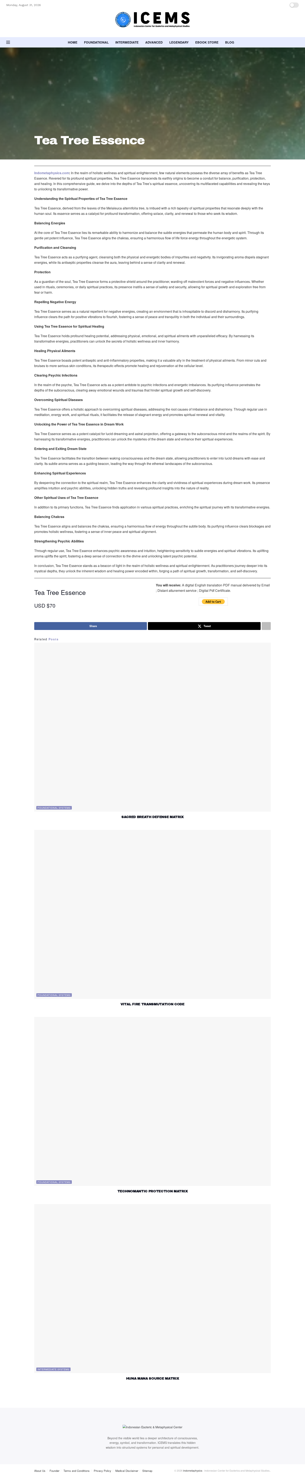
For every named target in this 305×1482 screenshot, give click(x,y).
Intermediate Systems (53, 1369)
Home (72, 42)
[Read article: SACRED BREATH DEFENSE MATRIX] (152, 727)
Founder (54, 1471)
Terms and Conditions (76, 1471)
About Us (39, 1471)
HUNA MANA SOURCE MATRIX (152, 1378)
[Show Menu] (8, 42)
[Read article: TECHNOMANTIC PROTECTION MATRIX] (152, 1101)
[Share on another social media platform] (266, 626)
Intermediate (127, 42)
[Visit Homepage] (152, 23)
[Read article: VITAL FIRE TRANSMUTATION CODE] (152, 914)
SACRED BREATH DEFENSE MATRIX (152, 817)
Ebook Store (206, 42)
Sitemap (147, 1471)
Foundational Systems (54, 807)
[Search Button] (297, 42)
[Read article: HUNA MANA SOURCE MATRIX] (152, 1288)
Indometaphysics (192, 1470)
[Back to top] (1, 1479)
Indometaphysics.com (51, 172)
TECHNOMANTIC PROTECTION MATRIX (152, 1191)
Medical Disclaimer (126, 1471)
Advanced (154, 42)
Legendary (179, 42)
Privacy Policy (102, 1471)
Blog (229, 42)
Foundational (96, 42)
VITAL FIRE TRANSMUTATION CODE (152, 1004)
